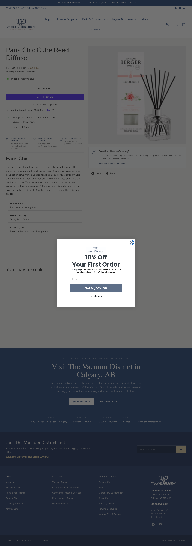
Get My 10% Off (96, 288)
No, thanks (96, 296)
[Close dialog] (131, 242)
